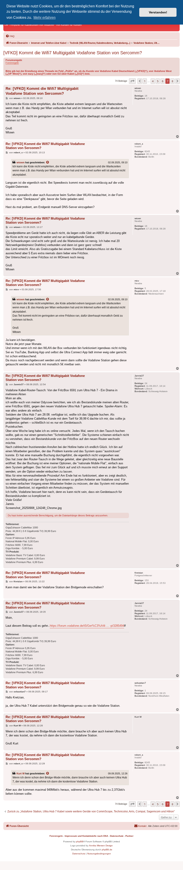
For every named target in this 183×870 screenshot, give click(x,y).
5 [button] (157, 81)
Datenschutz (116, 836)
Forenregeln (12, 62)
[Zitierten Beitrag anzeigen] (48, 162)
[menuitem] (10, 36)
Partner (129, 836)
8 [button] (172, 81)
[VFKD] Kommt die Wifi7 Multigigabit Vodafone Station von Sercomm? (72, 52)
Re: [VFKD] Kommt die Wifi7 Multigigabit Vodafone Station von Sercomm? (42, 90)
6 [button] (162, 81)
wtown (21, 162)
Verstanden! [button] (158, 12)
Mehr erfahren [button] (44, 17)
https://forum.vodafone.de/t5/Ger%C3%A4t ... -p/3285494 (87, 625)
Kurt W (21, 773)
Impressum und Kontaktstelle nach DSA (86, 836)
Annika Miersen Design (101, 845)
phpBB (79, 841)
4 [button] (153, 81)
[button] (132, 81)
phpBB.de (107, 849)
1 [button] (145, 81)
